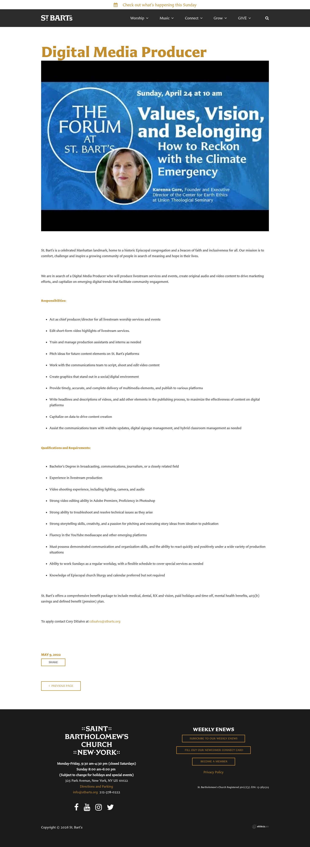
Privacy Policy (214, 772)
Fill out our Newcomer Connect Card (213, 750)
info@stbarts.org (85, 792)
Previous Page (62, 686)
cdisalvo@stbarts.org (104, 621)
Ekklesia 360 (260, 826)
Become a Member (214, 761)
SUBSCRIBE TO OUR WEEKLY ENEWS (213, 738)
